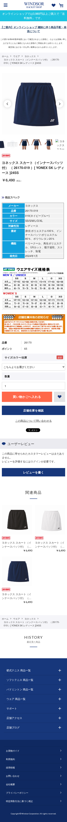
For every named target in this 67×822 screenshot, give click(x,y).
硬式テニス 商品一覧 (19, 670)
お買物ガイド (12, 750)
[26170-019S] (12, 144)
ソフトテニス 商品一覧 (20, 680)
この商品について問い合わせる (33, 420)
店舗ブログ (13, 727)
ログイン (36, 461)
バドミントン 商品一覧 (20, 689)
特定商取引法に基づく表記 (19, 801)
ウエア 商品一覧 (16, 699)
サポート (12, 708)
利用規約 (10, 759)
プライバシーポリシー (17, 792)
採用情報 (10, 767)
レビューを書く (33, 472)
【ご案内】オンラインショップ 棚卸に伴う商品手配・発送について (33, 29)
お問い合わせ (12, 775)
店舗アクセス (14, 718)
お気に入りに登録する (59, 397)
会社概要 (10, 784)
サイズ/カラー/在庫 (16, 357)
